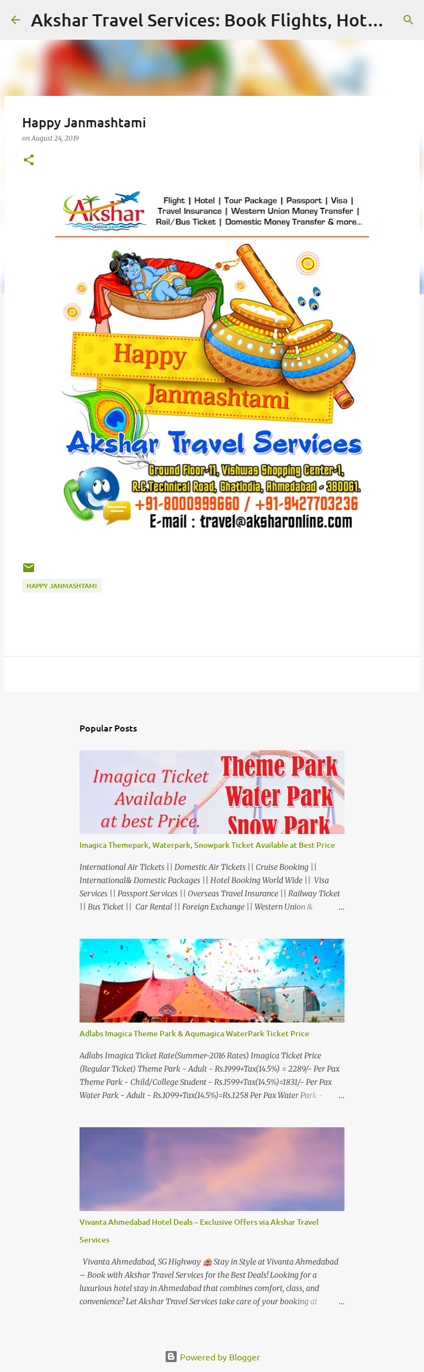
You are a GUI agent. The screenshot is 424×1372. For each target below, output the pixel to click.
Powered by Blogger (219, 1356)
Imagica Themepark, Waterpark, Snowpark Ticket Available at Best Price (207, 845)
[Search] (408, 20)
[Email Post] (28, 572)
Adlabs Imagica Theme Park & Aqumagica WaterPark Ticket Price (194, 1033)
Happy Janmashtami (61, 585)
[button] (28, 160)
